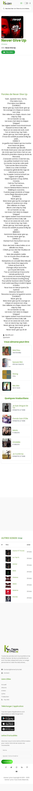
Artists (3, 691)
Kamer (15, 564)
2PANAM (4, 44)
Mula (14, 571)
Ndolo (15, 584)
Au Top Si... (16, 557)
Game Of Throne (18, 551)
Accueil (3, 685)
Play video (9, 52)
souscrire (8, 762)
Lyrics (3, 694)
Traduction (5, 697)
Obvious (15, 577)
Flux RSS (6, 700)
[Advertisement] (16, 73)
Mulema (15, 590)
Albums (4, 688)
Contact (6, 673)
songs (20, 538)
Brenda (15, 597)
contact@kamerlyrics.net (13, 669)
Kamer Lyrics (9, 780)
